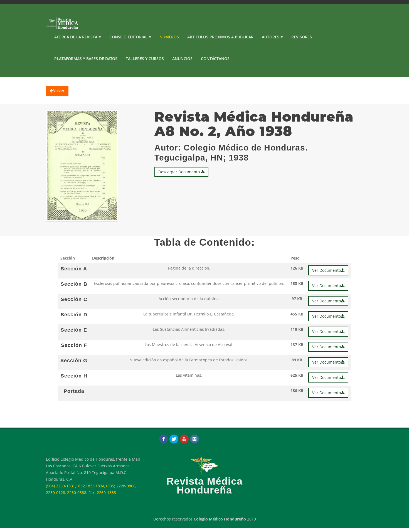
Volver (59, 90)
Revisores (301, 37)
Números (169, 37)
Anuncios (182, 58)
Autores (270, 37)
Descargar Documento (179, 171)
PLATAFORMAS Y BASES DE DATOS (85, 58)
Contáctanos (215, 58)
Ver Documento (326, 270)
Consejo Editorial (128, 37)
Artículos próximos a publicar (220, 37)
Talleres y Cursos (145, 58)
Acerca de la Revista (75, 37)
